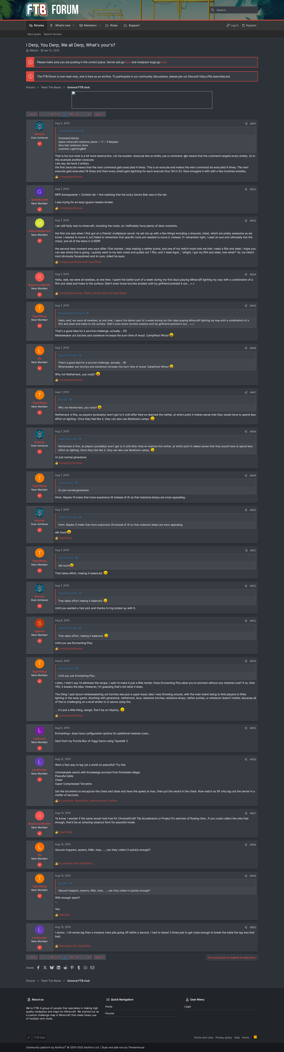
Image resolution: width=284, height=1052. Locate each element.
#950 (253, 509)
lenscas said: (66, 482)
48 (64, 114)
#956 (253, 759)
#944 (253, 274)
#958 (253, 844)
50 (77, 114)
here (128, 62)
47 (58, 114)
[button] (73, 25)
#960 (253, 927)
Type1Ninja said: (68, 355)
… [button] (46, 114)
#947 (253, 392)
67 (89, 114)
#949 (253, 475)
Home (108, 1006)
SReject (33, 50)
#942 (253, 189)
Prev (33, 114)
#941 (253, 123)
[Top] (251, 1037)
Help (237, 1037)
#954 (253, 661)
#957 (253, 813)
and (80, 261)
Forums (109, 1013)
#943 (253, 220)
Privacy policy (224, 1037)
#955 (253, 728)
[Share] (246, 123)
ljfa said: (63, 399)
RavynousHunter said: (71, 313)
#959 (253, 875)
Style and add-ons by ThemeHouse (123, 1047)
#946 (253, 348)
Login (188, 1006)
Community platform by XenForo (62, 1047)
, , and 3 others (88, 800)
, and (92, 293)
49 (71, 114)
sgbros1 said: (66, 668)
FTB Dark (39, 1037)
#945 (253, 305)
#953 (253, 620)
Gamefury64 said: (69, 130)
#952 (253, 585)
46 (52, 114)
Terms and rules (203, 1037)
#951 (253, 550)
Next (98, 114)
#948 (253, 431)
